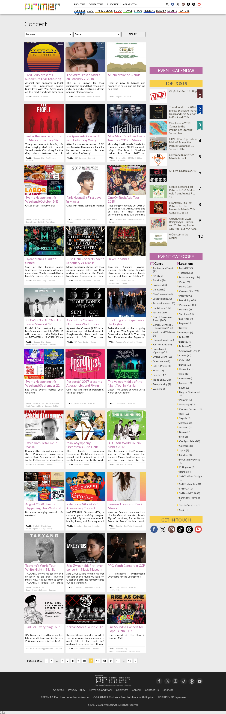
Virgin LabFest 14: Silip (183, 91)
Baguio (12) (185, 323)
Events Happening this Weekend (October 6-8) (41, 199)
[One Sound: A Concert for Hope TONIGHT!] (126, 623)
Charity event (134, 651)
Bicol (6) (183, 436)
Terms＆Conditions (100, 689)
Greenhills (88, 587)
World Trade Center (83, 96)
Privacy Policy (76, 689)
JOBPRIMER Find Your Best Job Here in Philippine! (123, 697)
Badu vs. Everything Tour (42, 627)
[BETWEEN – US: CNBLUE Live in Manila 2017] (44, 316)
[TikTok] (188, 5)
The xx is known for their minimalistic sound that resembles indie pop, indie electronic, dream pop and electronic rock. (85, 87)
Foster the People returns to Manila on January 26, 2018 (43, 140)
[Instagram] (183, 4)
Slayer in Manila (118, 259)
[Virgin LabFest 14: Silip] (158, 101)
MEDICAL (149, 10)
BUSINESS (79, 10)
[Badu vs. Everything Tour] (44, 623)
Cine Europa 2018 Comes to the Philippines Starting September (180, 128)
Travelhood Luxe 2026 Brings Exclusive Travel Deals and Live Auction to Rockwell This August (183, 113)
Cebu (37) (184, 360)
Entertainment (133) (164, 303)
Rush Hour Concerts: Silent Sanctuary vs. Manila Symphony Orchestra (85, 263)
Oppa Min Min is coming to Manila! (85, 205)
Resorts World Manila (125, 342)
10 (84, 660)
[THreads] (193, 5)
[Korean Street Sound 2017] (85, 623)
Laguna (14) (185, 382)
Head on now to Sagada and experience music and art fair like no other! (126, 85)
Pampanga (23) (187, 404)
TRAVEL (127, 10)
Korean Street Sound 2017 (84, 627)
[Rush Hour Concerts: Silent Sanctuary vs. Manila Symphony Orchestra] (85, 255)
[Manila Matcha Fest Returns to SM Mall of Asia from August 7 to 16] (158, 197)
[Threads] (189, 532)
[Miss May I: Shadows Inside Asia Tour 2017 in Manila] (126, 132)
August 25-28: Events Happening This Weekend (43, 506)
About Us (58, 689)
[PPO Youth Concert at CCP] (126, 561)
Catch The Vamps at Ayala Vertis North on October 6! (126, 391)
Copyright (122, 689)
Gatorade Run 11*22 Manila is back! (181, 156)
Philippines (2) (187, 467)
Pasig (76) (184, 281)
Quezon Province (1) (190, 408)
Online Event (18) (162, 356)
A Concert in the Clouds (124, 75)
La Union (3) (185, 378)
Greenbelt (86, 280)
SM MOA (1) (186, 488)
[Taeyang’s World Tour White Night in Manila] (44, 561)
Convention (47, 219)
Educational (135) (162, 298)
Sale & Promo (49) (162, 365)
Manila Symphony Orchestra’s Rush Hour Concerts (82, 447)
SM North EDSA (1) (189, 493)
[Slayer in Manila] (126, 255)
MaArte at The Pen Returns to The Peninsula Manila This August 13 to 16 (182, 207)
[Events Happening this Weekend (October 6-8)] (44, 193)
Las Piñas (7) (186, 318)
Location (78, 526)
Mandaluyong (81, 403)
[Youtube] (199, 4)
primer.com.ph (110, 704)
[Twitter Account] (178, 4)
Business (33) (160, 284)
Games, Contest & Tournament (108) (163, 326)
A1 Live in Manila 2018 (183, 170)
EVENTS (172, 10)
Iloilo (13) (184, 373)
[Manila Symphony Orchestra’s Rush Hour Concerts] (85, 439)
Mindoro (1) (185, 454)
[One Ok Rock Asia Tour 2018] (126, 193)
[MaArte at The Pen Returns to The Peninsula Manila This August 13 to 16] (158, 213)
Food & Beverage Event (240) (162, 319)
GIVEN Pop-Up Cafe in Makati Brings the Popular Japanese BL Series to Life (183, 144)
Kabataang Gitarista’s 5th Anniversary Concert (83, 506)
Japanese (167, 689)
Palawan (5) (185, 399)
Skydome (113, 160)
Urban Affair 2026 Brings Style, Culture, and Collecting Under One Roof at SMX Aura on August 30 (183, 225)
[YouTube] (199, 680)
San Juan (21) (186, 314)
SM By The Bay (39, 280)
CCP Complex (80, 158)
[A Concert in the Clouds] (126, 70)
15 (117, 660)
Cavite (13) (185, 355)
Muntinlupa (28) (188, 300)
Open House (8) (161, 361)
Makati (36, 96)
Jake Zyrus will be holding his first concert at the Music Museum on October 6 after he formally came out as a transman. (85, 578)
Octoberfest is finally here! (40, 205)
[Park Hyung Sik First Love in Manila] (85, 193)
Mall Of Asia (121, 219)
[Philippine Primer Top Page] (42, 13)
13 (104, 660)
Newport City (121, 649)
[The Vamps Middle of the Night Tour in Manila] (126, 377)
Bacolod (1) (185, 431)
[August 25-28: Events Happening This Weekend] (44, 500)
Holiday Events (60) (163, 339)
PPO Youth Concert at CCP (126, 565)
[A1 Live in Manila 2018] (158, 181)
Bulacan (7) (185, 346)
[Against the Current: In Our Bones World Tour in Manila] (85, 316)
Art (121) (158, 275)
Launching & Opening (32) (160, 351)
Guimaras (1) (186, 445)
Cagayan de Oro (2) (189, 350)
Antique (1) (185, 427)
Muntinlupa (46, 526)
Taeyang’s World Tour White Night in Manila (40, 567)
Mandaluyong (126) (189, 277)
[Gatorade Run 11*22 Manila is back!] (158, 165)
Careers (136, 689)
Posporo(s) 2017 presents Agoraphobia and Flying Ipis (84, 385)
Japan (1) (184, 450)
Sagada (119, 96)
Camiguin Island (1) (189, 441)
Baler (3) (183, 327)
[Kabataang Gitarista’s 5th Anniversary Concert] (85, 500)
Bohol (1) (184, 337)
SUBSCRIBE (112, 4)
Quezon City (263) (189, 291)
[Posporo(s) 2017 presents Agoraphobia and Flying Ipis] (85, 377)
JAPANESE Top (129, 4)
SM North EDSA (135, 158)
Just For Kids (114, 590)
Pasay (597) (185, 295)
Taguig (119, 526)
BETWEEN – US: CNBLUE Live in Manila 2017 (43, 322)
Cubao (131, 280)
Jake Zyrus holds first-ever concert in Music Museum (84, 567)
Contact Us (152, 689)
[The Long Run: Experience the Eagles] (126, 316)
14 (111, 660)
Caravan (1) (159, 289)
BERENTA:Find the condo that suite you (64, 697)
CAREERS (80, 14)
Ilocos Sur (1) (186, 369)
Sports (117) (159, 375)
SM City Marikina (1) (190, 483)
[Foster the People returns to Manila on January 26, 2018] (44, 132)
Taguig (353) (186, 272)
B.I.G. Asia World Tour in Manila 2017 (124, 445)
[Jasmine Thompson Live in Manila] (126, 500)
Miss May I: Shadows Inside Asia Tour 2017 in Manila (126, 138)
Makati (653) (186, 268)
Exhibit (41, 222)
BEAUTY (161, 10)
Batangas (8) (186, 332)
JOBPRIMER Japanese (172, 697)
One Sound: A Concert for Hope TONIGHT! (125, 629)
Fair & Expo (50, 222)
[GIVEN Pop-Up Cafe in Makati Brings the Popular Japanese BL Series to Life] (158, 149)
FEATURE (184, 10)
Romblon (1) (185, 471)
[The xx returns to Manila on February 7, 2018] (85, 70)
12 (97, 660)
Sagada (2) (185, 418)
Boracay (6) (185, 341)
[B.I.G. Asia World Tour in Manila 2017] (126, 439)
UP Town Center (82, 342)
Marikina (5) (185, 309)
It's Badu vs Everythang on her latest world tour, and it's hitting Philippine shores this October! (44, 637)
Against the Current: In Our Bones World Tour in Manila (83, 324)
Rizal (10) (184, 413)
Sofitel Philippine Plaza (43, 649)
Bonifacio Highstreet (133, 526)
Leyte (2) (184, 387)
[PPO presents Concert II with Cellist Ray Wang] (85, 132)
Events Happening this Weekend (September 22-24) (43, 385)
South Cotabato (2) (189, 505)
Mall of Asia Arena (136, 219)
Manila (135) (185, 286)
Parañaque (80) (187, 304)
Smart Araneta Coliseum (36, 344)
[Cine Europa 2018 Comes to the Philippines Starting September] (158, 133)
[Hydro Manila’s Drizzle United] (44, 255)
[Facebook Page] (172, 4)
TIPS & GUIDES (104, 10)
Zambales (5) (186, 422)
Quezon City (38, 158)
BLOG (90, 10)
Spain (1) (184, 509)
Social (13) (158, 370)
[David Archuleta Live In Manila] (44, 439)
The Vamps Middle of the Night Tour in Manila (125, 383)
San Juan (119, 465)
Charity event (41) (163, 294)
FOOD (118, 10)
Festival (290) (160, 312)
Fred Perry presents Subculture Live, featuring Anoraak (43, 78)
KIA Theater (51, 158)
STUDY (138, 10)
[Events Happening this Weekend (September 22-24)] (44, 377)
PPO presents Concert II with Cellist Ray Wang (83, 138)
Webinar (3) (159, 388)
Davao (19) (185, 364)
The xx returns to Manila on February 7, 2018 (83, 77)
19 (129, 660)
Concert (44, 96)
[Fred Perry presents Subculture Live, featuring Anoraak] (44, 70)
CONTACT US (96, 4)
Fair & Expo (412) (162, 307)
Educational (31, 222)
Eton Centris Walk (82, 649)
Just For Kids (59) (162, 344)
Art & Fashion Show (34, 406)
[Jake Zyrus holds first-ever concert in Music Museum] (85, 561)
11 (91, 660)
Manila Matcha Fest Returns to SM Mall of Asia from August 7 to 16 (182, 191)
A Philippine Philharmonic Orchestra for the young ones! (126, 575)
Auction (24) (159, 280)
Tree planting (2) (162, 384)
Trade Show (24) (162, 379)
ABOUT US (79, 4)
